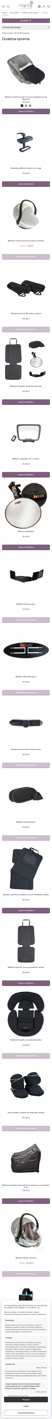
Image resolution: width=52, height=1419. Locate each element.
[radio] (21, 105)
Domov (4, 13)
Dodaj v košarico (26, 111)
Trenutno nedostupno (26, 257)
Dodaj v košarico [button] (26, 184)
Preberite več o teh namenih (18, 1395)
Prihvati (26, 1399)
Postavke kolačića (26, 1413)
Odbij (26, 1406)
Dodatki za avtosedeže (30, 13)
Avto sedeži (14, 13)
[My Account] (43, 6)
